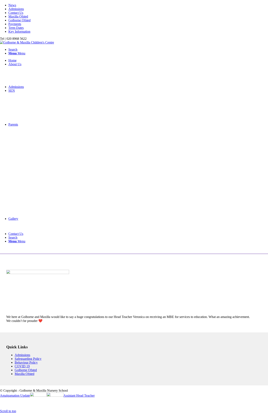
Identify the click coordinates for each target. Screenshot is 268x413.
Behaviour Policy (26, 362)
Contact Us (15, 12)
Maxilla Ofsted (18, 16)
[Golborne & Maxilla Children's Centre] (27, 42)
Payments (14, 24)
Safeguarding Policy (28, 358)
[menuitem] (138, 5)
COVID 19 (22, 366)
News (12, 5)
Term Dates (16, 28)
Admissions (16, 9)
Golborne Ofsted (19, 20)
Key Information (19, 31)
